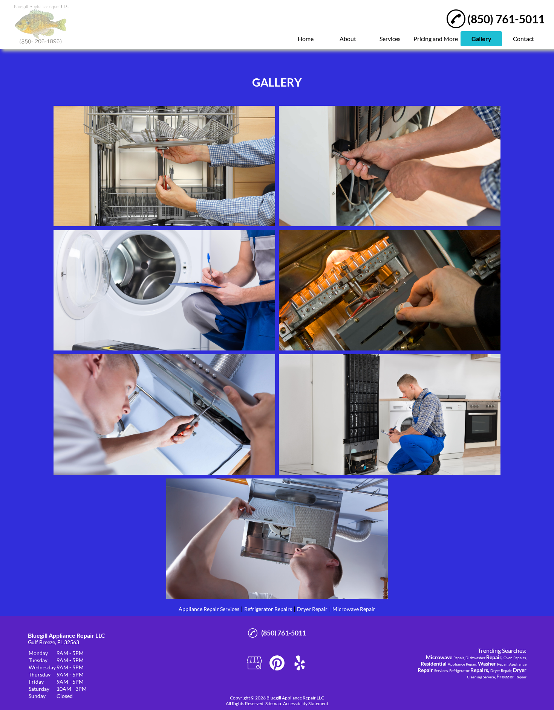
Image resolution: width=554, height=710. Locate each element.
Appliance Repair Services (209, 609)
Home (306, 38)
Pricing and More (435, 38)
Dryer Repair (312, 609)
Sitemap (273, 703)
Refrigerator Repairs (268, 609)
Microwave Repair (353, 609)
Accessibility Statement (305, 703)
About (348, 38)
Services (390, 38)
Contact (523, 38)
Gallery (481, 38)
